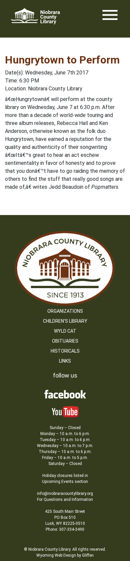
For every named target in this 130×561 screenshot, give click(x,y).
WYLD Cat (65, 331)
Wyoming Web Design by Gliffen (65, 555)
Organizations (65, 311)
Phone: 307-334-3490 (65, 529)
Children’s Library (65, 321)
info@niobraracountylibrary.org (65, 493)
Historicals (65, 351)
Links (65, 361)
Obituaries (65, 341)
